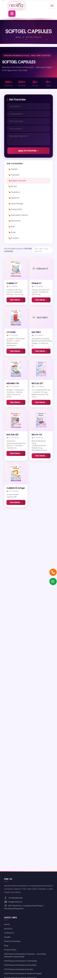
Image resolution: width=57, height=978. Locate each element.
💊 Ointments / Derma (18, 215)
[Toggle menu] (52, 6)
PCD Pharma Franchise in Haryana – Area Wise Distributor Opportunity (25, 955)
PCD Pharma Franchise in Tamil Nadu (20, 961)
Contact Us (9, 932)
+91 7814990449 (15, 898)
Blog (6, 945)
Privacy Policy (10, 949)
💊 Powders (13, 238)
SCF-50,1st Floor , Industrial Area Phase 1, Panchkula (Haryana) (24, 907)
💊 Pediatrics (14, 192)
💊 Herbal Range (15, 203)
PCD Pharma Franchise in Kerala (18, 969)
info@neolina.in (15, 901)
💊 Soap (12, 232)
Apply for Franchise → (28, 150)
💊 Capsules (13, 174)
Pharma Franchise (12, 941)
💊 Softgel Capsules (17, 180)
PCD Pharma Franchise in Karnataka (20, 965)
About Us (8, 928)
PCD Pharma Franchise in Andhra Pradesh (23, 973)
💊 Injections (13, 197)
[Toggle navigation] (11, 14)
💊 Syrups (12, 186)
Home (18, 37)
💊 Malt (11, 226)
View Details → (16, 300)
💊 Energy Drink (15, 209)
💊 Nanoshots (14, 220)
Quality (7, 937)
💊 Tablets (12, 169)
